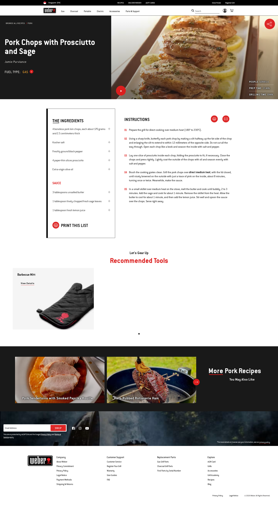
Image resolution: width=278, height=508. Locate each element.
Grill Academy (213, 475)
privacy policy (264, 442)
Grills (210, 466)
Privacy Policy (46, 434)
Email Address (11, 428)
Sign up (58, 428)
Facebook (73, 428)
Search (198, 11)
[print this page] (215, 118)
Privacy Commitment (65, 466)
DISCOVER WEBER (134, 3)
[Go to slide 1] (139, 334)
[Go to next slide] (196, 382)
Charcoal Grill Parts (165, 466)
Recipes (211, 479)
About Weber (61, 461)
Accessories (213, 470)
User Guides (112, 475)
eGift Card (212, 461)
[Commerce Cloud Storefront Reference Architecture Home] (49, 10)
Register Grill (230, 3)
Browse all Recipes (15, 23)
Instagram (80, 428)
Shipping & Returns (64, 484)
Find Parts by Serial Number (169, 470)
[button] (66, 11)
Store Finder (216, 3)
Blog (209, 484)
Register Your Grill (114, 466)
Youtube (87, 428)
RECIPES (120, 3)
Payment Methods (64, 479)
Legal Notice (61, 475)
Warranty (111, 470)
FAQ (108, 479)
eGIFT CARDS (150, 3)
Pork (30, 23)
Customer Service (114, 461)
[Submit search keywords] (192, 10)
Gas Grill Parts (163, 461)
